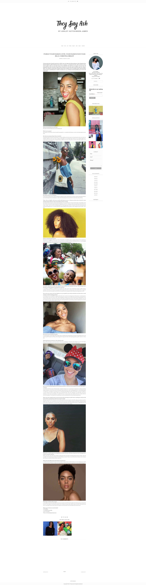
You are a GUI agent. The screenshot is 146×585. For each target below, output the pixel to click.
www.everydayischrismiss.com (51, 512)
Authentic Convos (60, 68)
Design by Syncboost (78, 583)
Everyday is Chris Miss (48, 510)
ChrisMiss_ (46, 509)
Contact (83, 45)
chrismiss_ (66, 64)
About (80, 45)
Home (62, 45)
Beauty (73, 45)
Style (65, 45)
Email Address (92, 93)
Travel (70, 45)
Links (77, 45)
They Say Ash (72, 583)
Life (67, 45)
